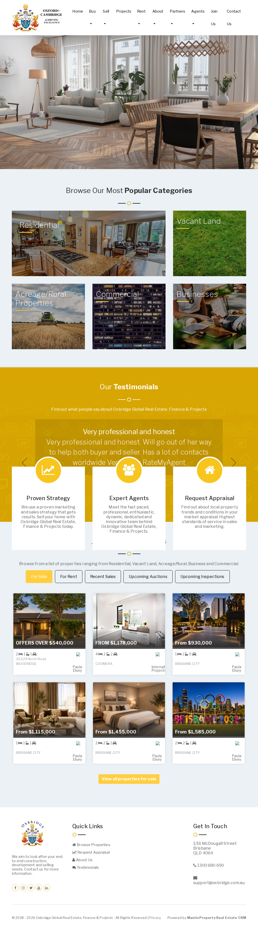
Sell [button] (106, 11)
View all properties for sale (129, 779)
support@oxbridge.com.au (219, 882)
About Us (83, 860)
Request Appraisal (93, 852)
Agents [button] (198, 11)
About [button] (158, 11)
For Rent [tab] (68, 576)
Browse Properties (93, 845)
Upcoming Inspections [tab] (202, 576)
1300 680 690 (210, 865)
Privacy (155, 918)
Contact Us (234, 17)
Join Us (214, 17)
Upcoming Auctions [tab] (148, 576)
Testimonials (87, 867)
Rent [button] (141, 11)
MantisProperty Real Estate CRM (216, 918)
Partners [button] (177, 11)
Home (77, 11)
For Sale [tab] (39, 576)
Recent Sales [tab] (103, 576)
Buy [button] (92, 11)
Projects (123, 11)
